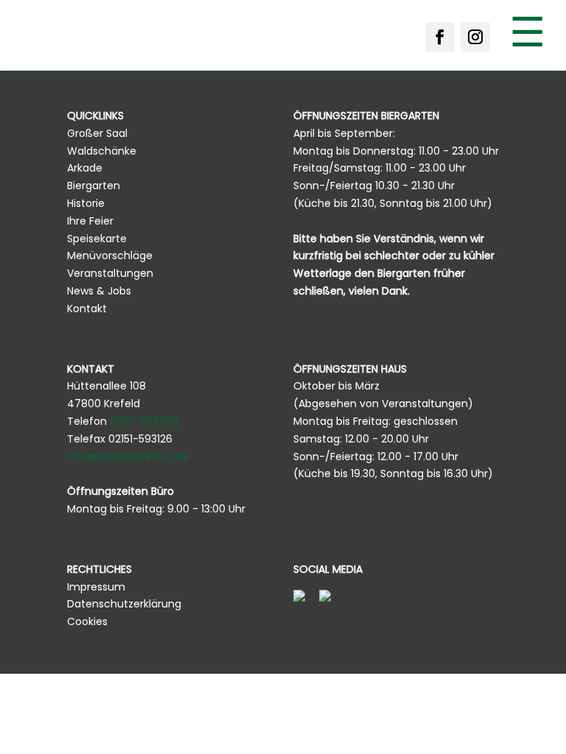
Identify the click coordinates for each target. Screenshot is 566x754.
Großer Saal (97, 133)
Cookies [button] (87, 621)
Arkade (84, 168)
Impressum (96, 586)
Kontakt (87, 308)
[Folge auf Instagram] (475, 37)
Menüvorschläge (110, 255)
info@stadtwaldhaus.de (128, 456)
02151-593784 (144, 421)
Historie (86, 203)
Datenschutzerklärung (124, 603)
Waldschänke (101, 151)
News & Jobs (99, 290)
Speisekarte (97, 238)
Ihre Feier (90, 221)
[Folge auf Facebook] (440, 37)
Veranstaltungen (110, 273)
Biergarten (93, 185)
